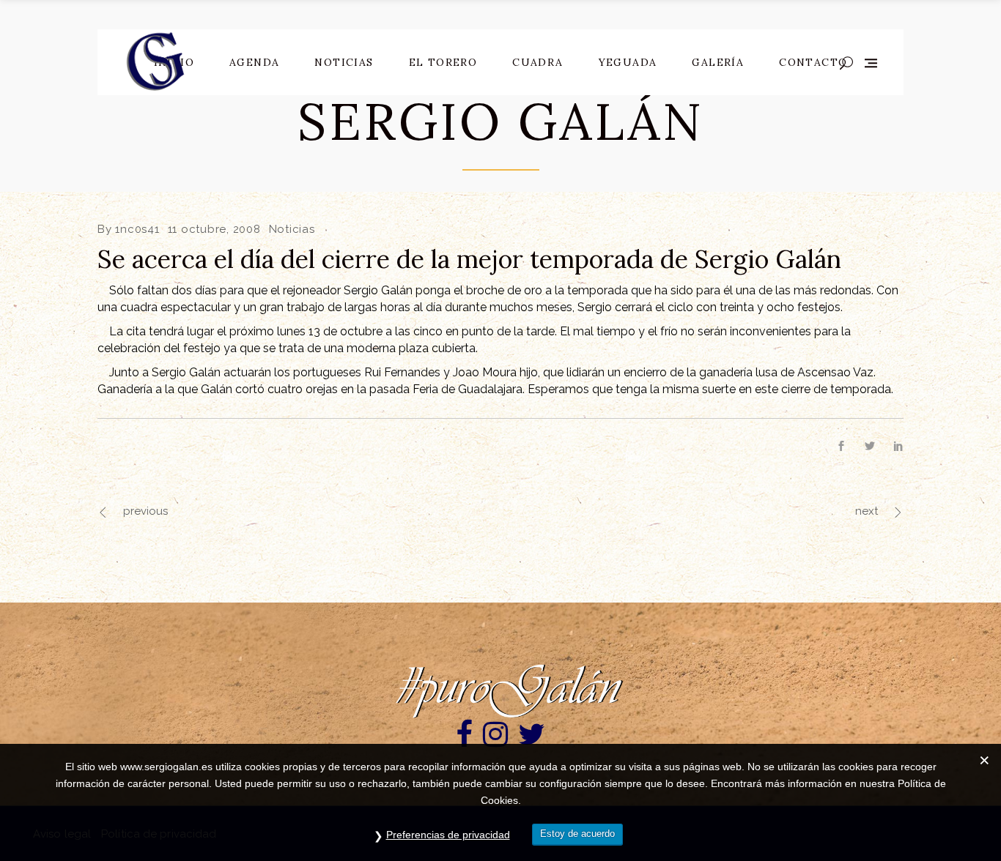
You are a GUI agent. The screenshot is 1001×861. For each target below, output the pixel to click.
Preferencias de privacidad (448, 834)
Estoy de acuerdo (577, 833)
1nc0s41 (137, 229)
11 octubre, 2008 (214, 229)
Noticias (292, 229)
